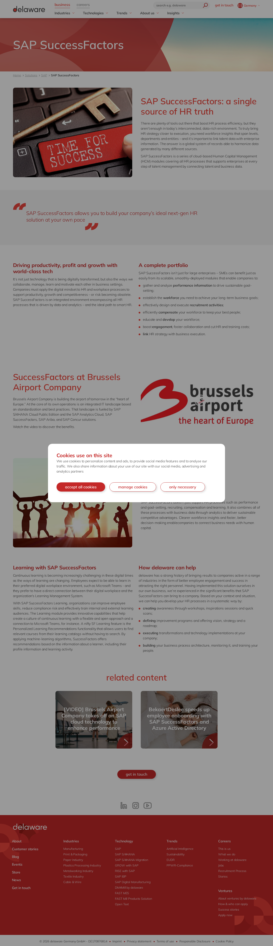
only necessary (182, 487)
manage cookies (132, 487)
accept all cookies (81, 487)
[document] (136, 473)
